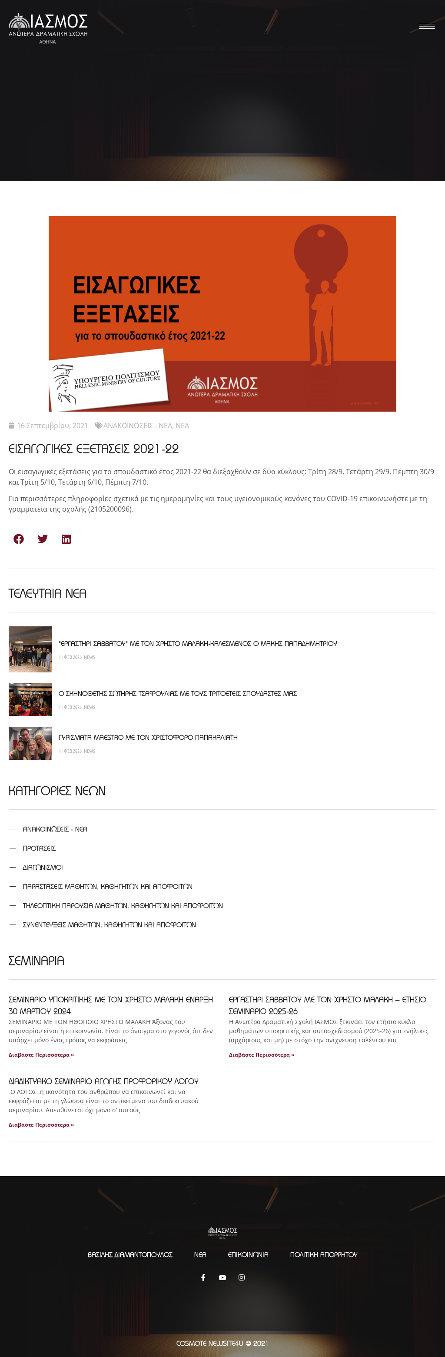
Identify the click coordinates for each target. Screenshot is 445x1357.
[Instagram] (241, 1277)
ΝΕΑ (182, 425)
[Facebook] (203, 1277)
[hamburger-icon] (425, 26)
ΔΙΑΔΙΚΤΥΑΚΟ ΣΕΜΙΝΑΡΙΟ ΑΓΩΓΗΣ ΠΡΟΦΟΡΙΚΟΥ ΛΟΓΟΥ (104, 1081)
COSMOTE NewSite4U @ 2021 (222, 1343)
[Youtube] (222, 1277)
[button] (18, 539)
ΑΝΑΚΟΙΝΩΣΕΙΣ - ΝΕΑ (137, 425)
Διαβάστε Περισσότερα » (41, 1054)
